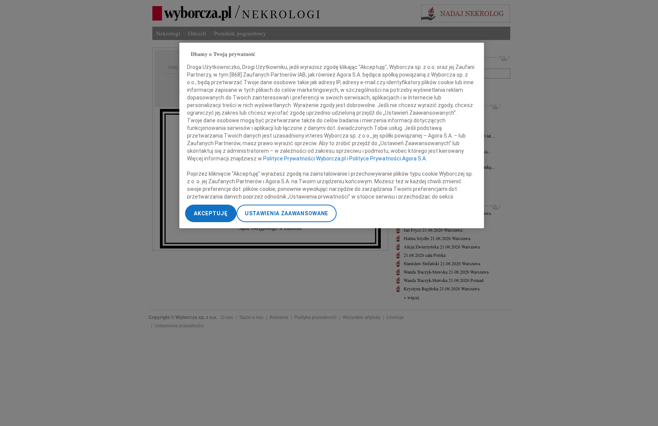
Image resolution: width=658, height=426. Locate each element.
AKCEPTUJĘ (210, 213)
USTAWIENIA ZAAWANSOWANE (286, 213)
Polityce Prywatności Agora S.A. (388, 158)
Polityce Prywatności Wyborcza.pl (304, 158)
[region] (331, 135)
